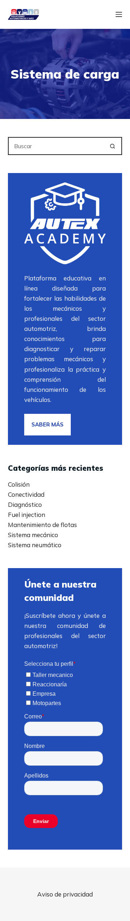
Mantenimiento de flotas (42, 524)
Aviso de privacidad (65, 894)
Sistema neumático (34, 545)
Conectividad (26, 494)
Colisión (19, 484)
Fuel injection (26, 514)
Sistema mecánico (33, 535)
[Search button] (112, 146)
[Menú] (119, 14)
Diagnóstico (25, 504)
